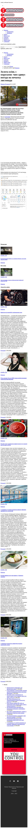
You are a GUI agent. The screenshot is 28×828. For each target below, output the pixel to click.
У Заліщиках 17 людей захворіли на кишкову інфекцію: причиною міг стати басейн (16, 724)
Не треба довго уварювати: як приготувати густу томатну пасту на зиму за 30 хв (16, 696)
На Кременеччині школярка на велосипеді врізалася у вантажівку (16, 708)
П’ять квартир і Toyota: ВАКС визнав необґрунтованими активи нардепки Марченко (17, 692)
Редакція (7, 84)
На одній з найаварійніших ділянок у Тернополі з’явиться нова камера (17, 712)
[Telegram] (18, 781)
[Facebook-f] (10, 781)
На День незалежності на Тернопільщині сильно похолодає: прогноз (16, 700)
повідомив (7, 116)
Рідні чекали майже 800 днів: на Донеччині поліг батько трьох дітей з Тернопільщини (16, 704)
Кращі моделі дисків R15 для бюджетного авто (11, 312)
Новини (3, 84)
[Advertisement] (14, 147)
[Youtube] (14, 781)
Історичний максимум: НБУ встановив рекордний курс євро (15, 719)
